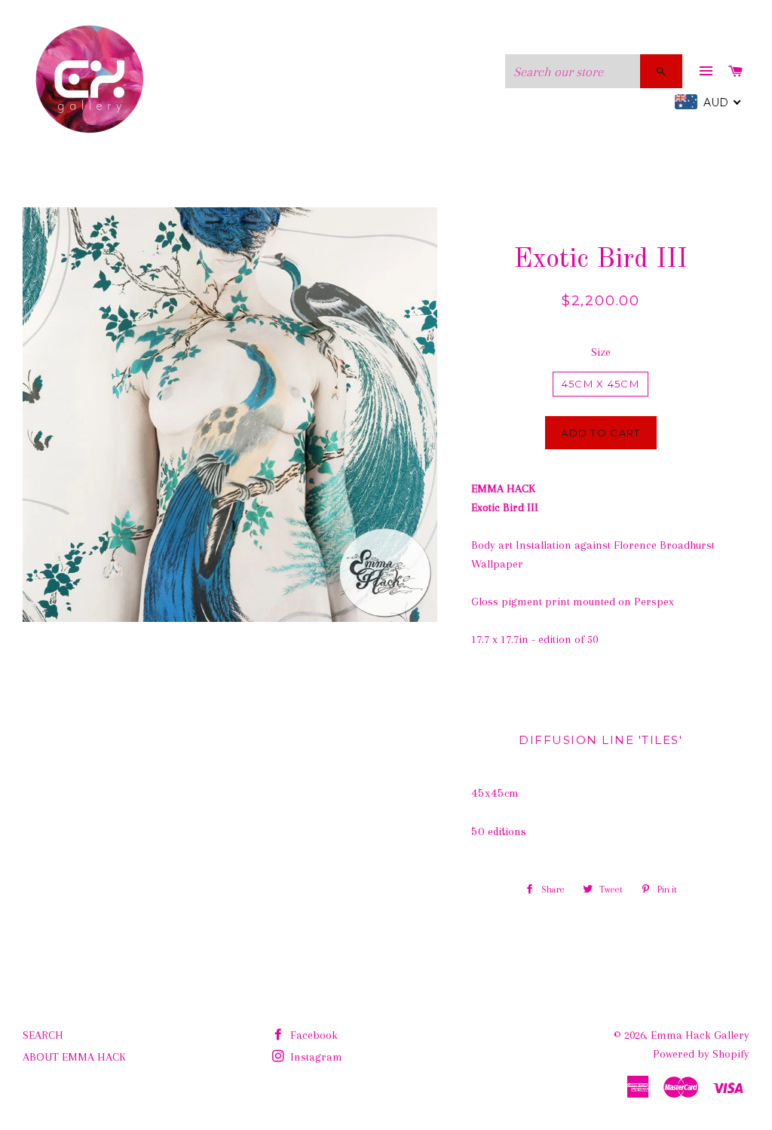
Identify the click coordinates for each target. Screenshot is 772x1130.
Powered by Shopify (701, 1054)
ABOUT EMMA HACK (74, 1057)
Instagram (314, 1057)
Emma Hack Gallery (700, 1035)
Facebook (312, 1035)
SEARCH (43, 1035)
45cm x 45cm (600, 384)
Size (601, 352)
